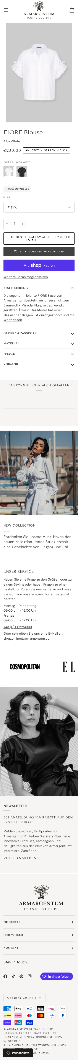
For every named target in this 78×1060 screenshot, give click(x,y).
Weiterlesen (12, 320)
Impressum (12, 1037)
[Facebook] (5, 976)
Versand (10, 363)
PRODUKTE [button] (11, 921)
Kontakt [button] (11, 947)
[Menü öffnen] (9, 10)
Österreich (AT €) (22, 997)
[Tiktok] (13, 976)
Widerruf (11, 1041)
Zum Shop (28, 851)
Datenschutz (45, 1033)
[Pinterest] (21, 976)
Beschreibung (15, 288)
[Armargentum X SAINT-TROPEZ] (39, 473)
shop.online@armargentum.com (27, 638)
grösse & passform (20, 333)
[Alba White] (9, 172)
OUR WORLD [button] (13, 935)
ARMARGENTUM (19, 1029)
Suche (47, 1029)
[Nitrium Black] (21, 172)
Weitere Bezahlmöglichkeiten (25, 277)
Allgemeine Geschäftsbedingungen (34, 1045)
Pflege (9, 353)
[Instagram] (30, 976)
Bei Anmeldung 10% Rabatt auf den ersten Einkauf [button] (38, 820)
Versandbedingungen (43, 1037)
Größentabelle (17, 189)
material (11, 343)
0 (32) (13, 207)
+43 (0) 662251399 (17, 627)
